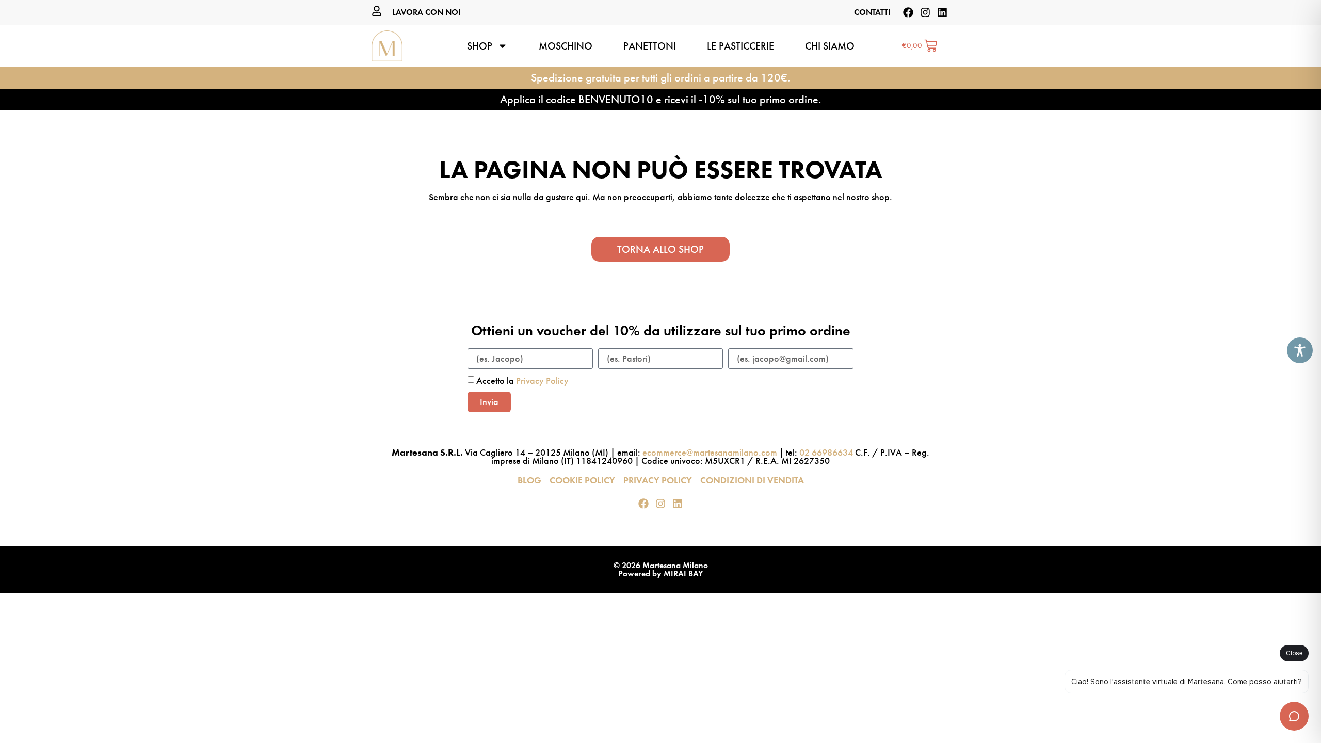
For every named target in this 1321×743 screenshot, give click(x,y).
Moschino (565, 46)
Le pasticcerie (740, 46)
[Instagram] (925, 12)
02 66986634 (826, 452)
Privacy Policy (542, 380)
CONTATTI (872, 12)
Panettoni (649, 46)
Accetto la (522, 380)
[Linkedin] (942, 12)
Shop (479, 46)
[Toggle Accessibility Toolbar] (1300, 350)
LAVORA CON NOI (426, 12)
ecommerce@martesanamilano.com (709, 452)
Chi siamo (830, 46)
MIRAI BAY (683, 573)
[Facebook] (908, 12)
